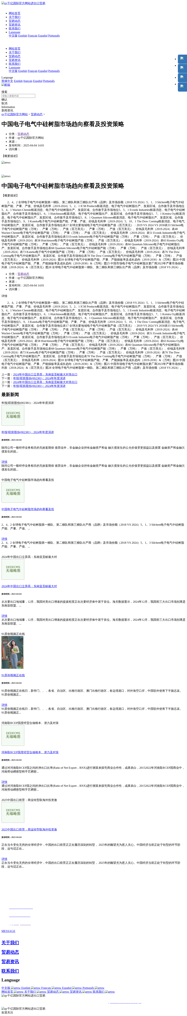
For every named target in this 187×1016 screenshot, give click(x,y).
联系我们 (14, 28)
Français (32, 35)
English (22, 35)
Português (54, 35)
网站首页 (14, 13)
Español (42, 35)
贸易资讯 (14, 24)
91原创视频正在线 (13, 675)
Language (14, 32)
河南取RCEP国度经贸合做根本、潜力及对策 (30, 752)
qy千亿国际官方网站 (14, 114)
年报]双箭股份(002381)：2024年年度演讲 (39, 378)
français (27, 80)
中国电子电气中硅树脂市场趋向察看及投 (27, 509)
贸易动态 (14, 20)
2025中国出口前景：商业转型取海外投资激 (29, 829)
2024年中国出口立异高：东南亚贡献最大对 (29, 586)
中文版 (13, 35)
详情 (4, 461)
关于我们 (14, 17)
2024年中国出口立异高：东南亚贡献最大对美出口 (45, 374)
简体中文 (7, 80)
